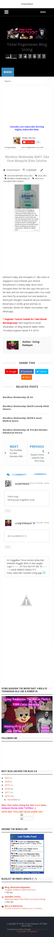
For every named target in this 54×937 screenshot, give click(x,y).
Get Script (17, 872)
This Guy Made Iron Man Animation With (16, 453)
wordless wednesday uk (18, 178)
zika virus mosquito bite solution (23, 179)
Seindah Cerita (12, 896)
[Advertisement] (28, 105)
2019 (7, 785)
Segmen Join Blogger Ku (30, 868)
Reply (8, 510)
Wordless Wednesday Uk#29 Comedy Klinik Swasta (26, 407)
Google (12, 371)
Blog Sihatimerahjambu (17, 887)
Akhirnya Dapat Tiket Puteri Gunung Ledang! (25, 899)
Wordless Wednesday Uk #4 (18, 397)
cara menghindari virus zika (19, 175)
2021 (7, 777)
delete (46, 483)
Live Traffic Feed (27, 836)
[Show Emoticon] (44, 572)
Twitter (42, 371)
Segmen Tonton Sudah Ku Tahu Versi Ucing (37, 458)
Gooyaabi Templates (27, 931)
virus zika (41, 175)
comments (40, 474)
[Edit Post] (41, 170)
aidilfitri (28, 843)
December (12, 799)
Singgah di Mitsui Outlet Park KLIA (20, 889)
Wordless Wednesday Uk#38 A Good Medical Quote (22, 419)
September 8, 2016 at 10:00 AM (30, 483)
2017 (7, 792)
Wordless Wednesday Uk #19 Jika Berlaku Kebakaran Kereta (25, 431)
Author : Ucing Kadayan (30, 343)
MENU (43, 12)
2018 (7, 788)
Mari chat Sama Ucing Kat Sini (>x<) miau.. (24, 805)
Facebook (27, 371)
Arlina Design (24, 929)
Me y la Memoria (13, 906)
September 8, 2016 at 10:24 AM (30, 522)
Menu (9, 72)
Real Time (26, 872)
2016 (7, 796)
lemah (28, 856)
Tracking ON (35, 872)
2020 (7, 781)
